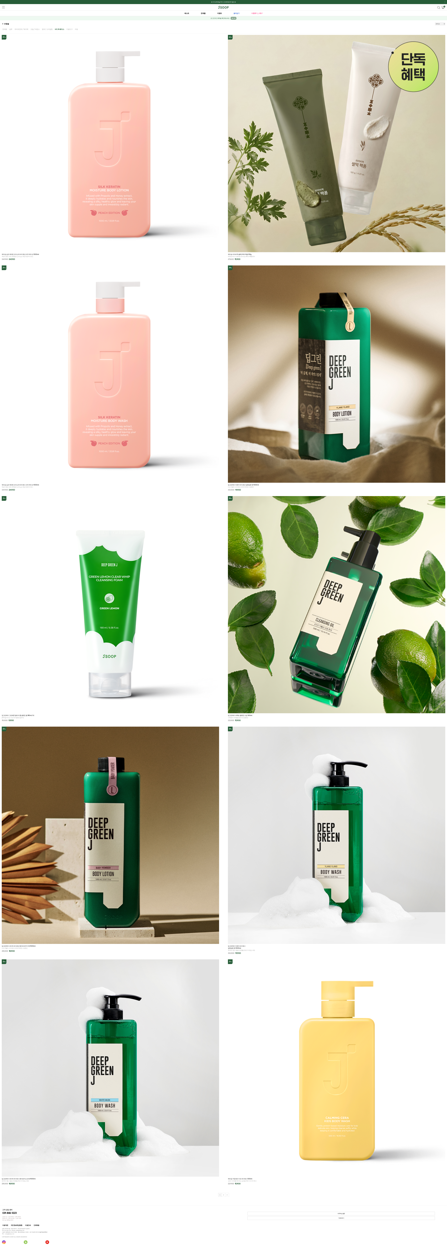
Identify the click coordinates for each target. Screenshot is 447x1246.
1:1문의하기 (341, 1218)
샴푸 (10, 29)
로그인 (233, 18)
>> (227, 1195)
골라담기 (237, 13)
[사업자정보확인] (42, 1232)
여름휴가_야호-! (256, 13)
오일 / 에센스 (35, 29)
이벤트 (219, 13)
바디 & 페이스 (59, 29)
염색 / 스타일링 (47, 29)
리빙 (76, 29)
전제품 (203, 13)
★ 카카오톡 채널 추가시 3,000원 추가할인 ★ (223, 2)
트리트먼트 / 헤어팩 (21, 29)
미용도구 (69, 29)
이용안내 (28, 1225)
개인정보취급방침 (16, 1225)
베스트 (187, 13)
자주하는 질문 (341, 1213)
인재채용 (36, 1225)
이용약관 (5, 1225)
